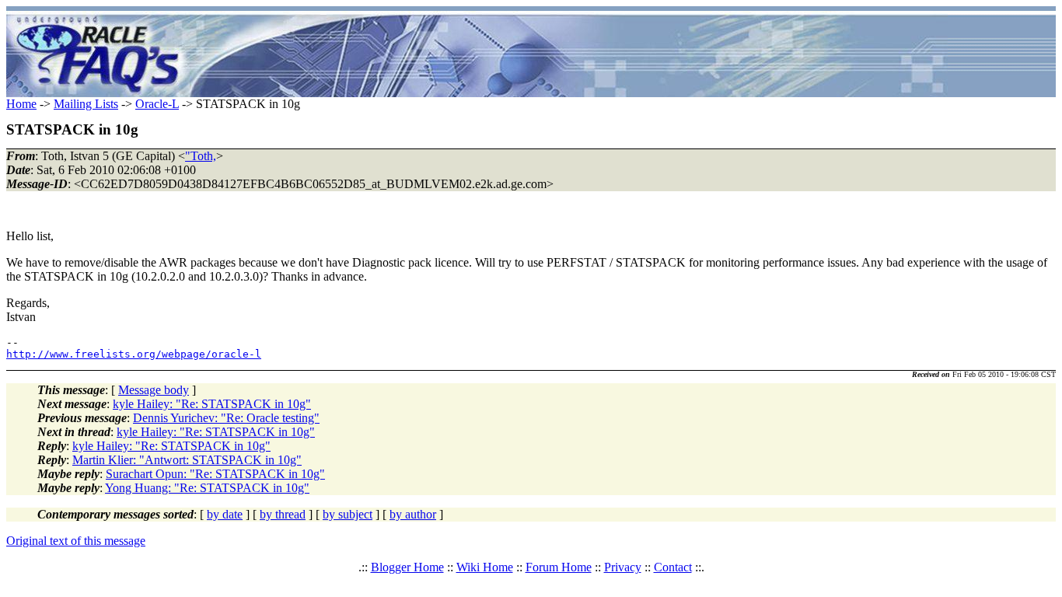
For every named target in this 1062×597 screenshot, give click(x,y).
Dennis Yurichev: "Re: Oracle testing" (226, 417)
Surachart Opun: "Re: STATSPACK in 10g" (215, 473)
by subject (347, 514)
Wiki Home (484, 567)
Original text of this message (75, 540)
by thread (283, 514)
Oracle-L (157, 103)
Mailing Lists (86, 103)
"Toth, (200, 155)
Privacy (622, 567)
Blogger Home (407, 567)
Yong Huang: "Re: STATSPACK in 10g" (207, 487)
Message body (153, 389)
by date (225, 514)
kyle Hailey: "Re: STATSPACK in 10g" (212, 403)
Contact (673, 567)
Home (21, 103)
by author (413, 514)
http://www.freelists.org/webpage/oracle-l (133, 354)
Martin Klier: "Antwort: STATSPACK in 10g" (187, 459)
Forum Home (559, 567)
